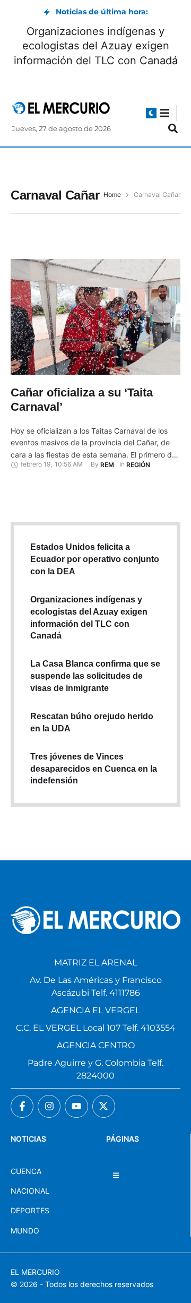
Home (112, 195)
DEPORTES (30, 1210)
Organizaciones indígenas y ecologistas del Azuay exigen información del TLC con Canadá (96, 45)
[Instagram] (49, 1106)
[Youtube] (76, 1106)
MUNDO (25, 1230)
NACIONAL (30, 1190)
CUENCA (26, 1171)
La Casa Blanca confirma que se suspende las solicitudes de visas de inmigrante (95, 676)
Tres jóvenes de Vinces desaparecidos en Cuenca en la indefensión (93, 769)
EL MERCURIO (35, 1271)
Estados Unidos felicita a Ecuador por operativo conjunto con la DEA (94, 559)
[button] (151, 113)
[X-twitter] (103, 1106)
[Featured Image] (95, 317)
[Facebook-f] (22, 1106)
